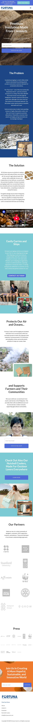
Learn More (16, 477)
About (3, 705)
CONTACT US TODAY (16, 276)
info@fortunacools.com (7, 715)
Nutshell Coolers (6, 713)
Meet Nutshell (24, 2)
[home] (6, 7)
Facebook (4, 710)
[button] (30, 7)
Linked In (4, 708)
